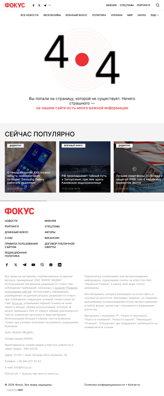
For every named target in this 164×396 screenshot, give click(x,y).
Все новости (29, 15)
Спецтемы (127, 5)
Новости (11, 220)
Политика (99, 15)
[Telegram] (45, 5)
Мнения (111, 5)
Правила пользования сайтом (21, 245)
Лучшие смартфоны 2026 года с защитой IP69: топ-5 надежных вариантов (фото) (139, 179)
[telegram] (24, 265)
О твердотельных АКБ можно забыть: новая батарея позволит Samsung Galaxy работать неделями (28, 177)
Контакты (134, 384)
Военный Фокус (76, 15)
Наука (142, 15)
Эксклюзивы (52, 15)
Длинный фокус (16, 232)
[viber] (42, 265)
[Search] (157, 5)
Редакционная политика (16, 254)
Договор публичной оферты (59, 245)
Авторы (50, 232)
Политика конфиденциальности (104, 384)
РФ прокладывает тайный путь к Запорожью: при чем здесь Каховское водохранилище (84, 179)
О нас (9, 237)
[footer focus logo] (19, 211)
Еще (153, 15)
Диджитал (15, 145)
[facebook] (6, 265)
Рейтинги (143, 5)
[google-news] (50, 265)
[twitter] (15, 265)
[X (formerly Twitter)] (39, 5)
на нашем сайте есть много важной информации (82, 108)
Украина (117, 15)
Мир (130, 15)
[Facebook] (33, 5)
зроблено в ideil (15, 390)
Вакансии (52, 237)
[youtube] (33, 265)
